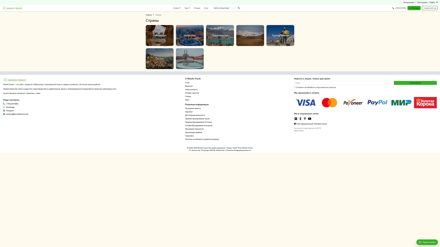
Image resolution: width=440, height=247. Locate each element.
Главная (149, 15)
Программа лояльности (194, 129)
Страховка (189, 136)
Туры (186, 8)
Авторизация (408, 2)
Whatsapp (415, 8)
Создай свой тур (430, 8)
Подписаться (415, 83)
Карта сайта (299, 131)
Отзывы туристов (192, 93)
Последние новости (193, 108)
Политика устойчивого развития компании (202, 139)
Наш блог (189, 112)
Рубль (432, 2)
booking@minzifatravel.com (17, 114)
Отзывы (197, 8)
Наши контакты (191, 89)
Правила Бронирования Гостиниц (198, 122)
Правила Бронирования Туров (197, 119)
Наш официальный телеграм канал (311, 124)
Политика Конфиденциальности (238, 150)
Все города (160, 35)
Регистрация (422, 2)
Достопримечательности (195, 115)
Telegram (10, 111)
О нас (206, 8)
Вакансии (189, 86)
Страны (176, 8)
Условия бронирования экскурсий (198, 125)
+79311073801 (400, 8)
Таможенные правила (193, 132)
